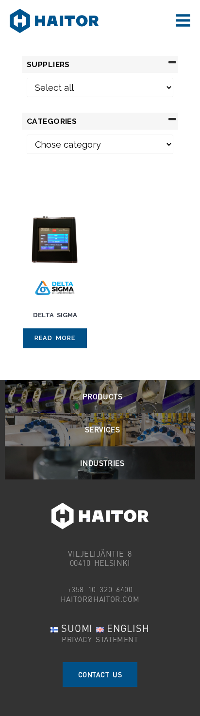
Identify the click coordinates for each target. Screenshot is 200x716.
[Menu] (183, 21)
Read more (55, 337)
